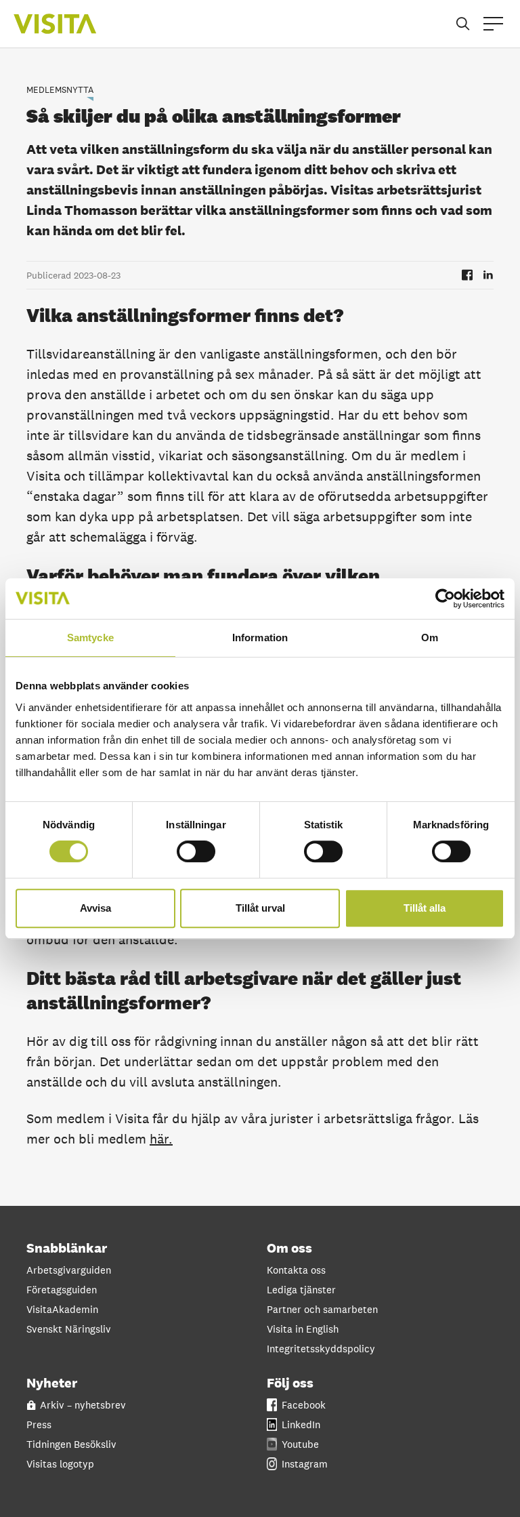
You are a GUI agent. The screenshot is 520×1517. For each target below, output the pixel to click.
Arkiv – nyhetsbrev (83, 1404)
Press (38, 1424)
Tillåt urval (260, 908)
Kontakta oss (296, 1269)
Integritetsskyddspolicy (321, 1348)
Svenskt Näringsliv (68, 1328)
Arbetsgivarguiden (68, 1269)
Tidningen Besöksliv (71, 1444)
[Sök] (463, 24)
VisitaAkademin (62, 1309)
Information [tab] (260, 637)
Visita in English (303, 1328)
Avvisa (95, 908)
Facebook (304, 1404)
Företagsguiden (61, 1289)
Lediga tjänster (301, 1289)
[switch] (196, 851)
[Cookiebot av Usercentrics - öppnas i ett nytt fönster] (445, 598)
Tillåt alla (425, 908)
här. (161, 1139)
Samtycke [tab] (90, 637)
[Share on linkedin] (488, 275)
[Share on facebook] (467, 275)
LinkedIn (301, 1424)
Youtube (300, 1444)
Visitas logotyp (60, 1463)
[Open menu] (493, 24)
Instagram (305, 1463)
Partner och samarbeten (322, 1309)
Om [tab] (429, 637)
